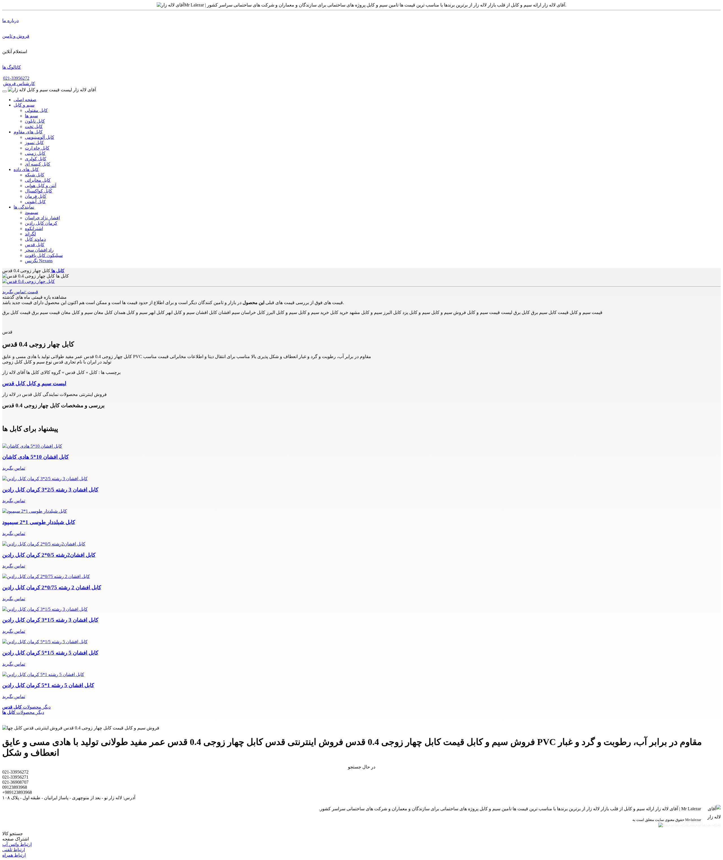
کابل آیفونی (35, 201)
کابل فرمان (35, 196)
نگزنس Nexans (39, 260)
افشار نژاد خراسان (42, 217)
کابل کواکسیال (38, 191)
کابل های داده (26, 169)
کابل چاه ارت (37, 148)
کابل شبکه (34, 174)
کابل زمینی (35, 153)
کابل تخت (34, 126)
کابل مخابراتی (38, 180)
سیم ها (31, 115)
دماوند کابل (35, 239)
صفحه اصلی (25, 99)
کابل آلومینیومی (39, 137)
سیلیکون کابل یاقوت (44, 255)
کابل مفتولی (36, 110)
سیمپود (31, 212)
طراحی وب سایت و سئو (705, 824)
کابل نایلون (35, 121)
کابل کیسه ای (37, 164)
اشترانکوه (34, 228)
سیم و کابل (24, 105)
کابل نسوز (34, 142)
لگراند (30, 233)
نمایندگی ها (24, 207)
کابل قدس (34, 244)
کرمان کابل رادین (41, 223)
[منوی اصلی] (4, 91)
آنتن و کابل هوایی (40, 185)
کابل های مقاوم (28, 131)
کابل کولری (35, 158)
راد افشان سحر (39, 250)
